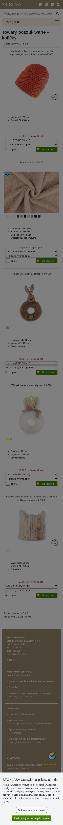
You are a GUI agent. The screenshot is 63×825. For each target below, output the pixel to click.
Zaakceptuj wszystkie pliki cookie (31, 818)
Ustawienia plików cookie (31, 810)
